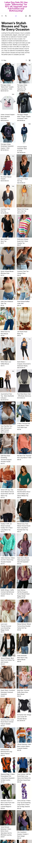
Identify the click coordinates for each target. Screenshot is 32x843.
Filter (4, 60)
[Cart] (30, 16)
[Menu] (2, 16)
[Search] (6, 16)
